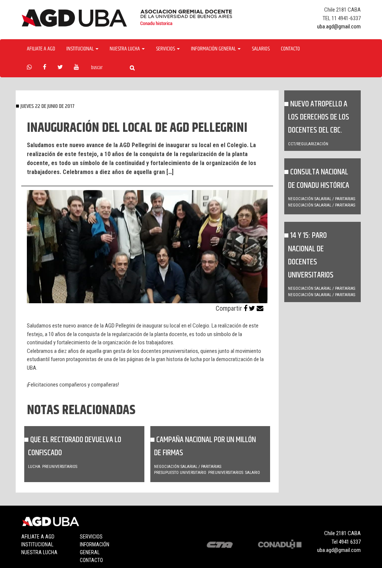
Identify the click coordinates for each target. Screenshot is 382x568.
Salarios (261, 49)
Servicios (91, 537)
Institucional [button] (80, 49)
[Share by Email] (260, 308)
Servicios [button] (166, 49)
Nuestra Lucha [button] (125, 49)
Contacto (290, 49)
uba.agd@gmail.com (339, 26)
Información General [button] (214, 49)
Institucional (37, 544)
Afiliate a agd (41, 49)
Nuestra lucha (39, 552)
